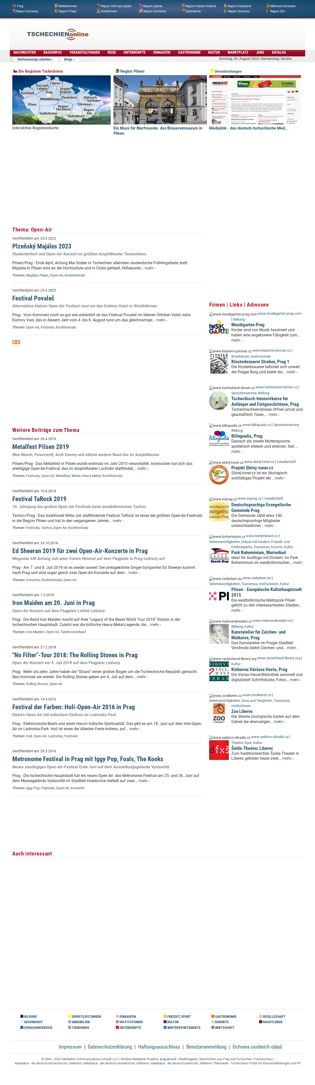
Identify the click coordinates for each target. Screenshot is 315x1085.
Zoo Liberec (242, 711)
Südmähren (193, 11)
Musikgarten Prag (248, 325)
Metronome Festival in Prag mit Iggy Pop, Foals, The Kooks (87, 759)
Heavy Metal (91, 476)
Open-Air (56, 275)
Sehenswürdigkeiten (224, 542)
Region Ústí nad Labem (116, 6)
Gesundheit (33, 1022)
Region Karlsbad (27, 11)
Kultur (214, 52)
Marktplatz (238, 52)
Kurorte (277, 547)
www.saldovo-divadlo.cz (270, 737)
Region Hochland (154, 11)
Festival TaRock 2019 (39, 499)
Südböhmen (109, 11)
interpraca (158, 1063)
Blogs (68, 59)
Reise (112, 52)
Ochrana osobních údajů (257, 1047)
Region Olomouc (239, 11)
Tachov (46, 528)
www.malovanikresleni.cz (272, 621)
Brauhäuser (240, 356)
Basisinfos (53, 52)
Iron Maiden (35, 632)
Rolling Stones (37, 684)
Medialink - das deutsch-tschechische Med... (249, 128)
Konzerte (33, 580)
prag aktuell (168, 1059)
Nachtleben (272, 1022)
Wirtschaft (224, 1028)
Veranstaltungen (85, 52)
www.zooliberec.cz (257, 695)
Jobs (260, 52)
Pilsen (43, 275)
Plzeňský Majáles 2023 (41, 246)
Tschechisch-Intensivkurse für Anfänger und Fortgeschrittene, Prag (265, 401)
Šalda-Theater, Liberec (252, 748)
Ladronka (55, 736)
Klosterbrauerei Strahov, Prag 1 (260, 361)
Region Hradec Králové (201, 6)
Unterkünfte (134, 52)
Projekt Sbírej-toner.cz (252, 468)
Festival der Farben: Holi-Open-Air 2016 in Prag (73, 707)
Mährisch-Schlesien (283, 6)
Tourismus (261, 547)
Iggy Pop (33, 788)
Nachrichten (25, 52)
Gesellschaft (286, 462)
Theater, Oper (241, 743)
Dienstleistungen (228, 71)
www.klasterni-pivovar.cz (271, 350)
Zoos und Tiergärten (256, 701)
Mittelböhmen (68, 6)
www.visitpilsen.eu (256, 578)
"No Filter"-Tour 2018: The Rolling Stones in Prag (75, 655)
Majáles (32, 275)
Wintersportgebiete (184, 1028)
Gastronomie (189, 52)
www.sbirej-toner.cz (259, 462)
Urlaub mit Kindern (255, 542)
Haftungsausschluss (159, 1047)
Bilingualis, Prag (247, 436)
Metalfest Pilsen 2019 (40, 446)
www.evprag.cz (250, 498)
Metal (76, 476)
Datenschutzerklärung (110, 1047)
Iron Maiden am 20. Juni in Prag (53, 603)
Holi (29, 736)
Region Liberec (152, 6)
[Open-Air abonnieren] (14, 342)
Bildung (239, 319)
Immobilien (80, 1022)
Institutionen (268, 584)
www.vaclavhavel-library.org (278, 658)
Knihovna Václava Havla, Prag (259, 669)
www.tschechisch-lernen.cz (277, 387)
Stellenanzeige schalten (34, 59)
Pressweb (221, 1063)
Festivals (47, 327)
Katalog (279, 52)
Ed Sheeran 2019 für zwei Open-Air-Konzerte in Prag (80, 551)
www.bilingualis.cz (256, 425)
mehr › (150, 268)
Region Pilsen (68, 11)
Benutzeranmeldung (206, 1047)
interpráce (22, 1063)
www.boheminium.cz (262, 536)
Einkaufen (161, 52)
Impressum (70, 1047)
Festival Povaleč (33, 298)
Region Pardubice (239, 6)
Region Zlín (277, 11)
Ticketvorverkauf (73, 632)
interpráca (90, 1063)
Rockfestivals (74, 275)
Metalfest (63, 476)
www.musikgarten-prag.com (279, 314)
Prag (20, 6)
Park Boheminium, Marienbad (258, 552)
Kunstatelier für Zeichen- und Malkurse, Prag (258, 635)
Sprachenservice (243, 393)
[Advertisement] (170, 30)
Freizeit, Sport (179, 1017)
